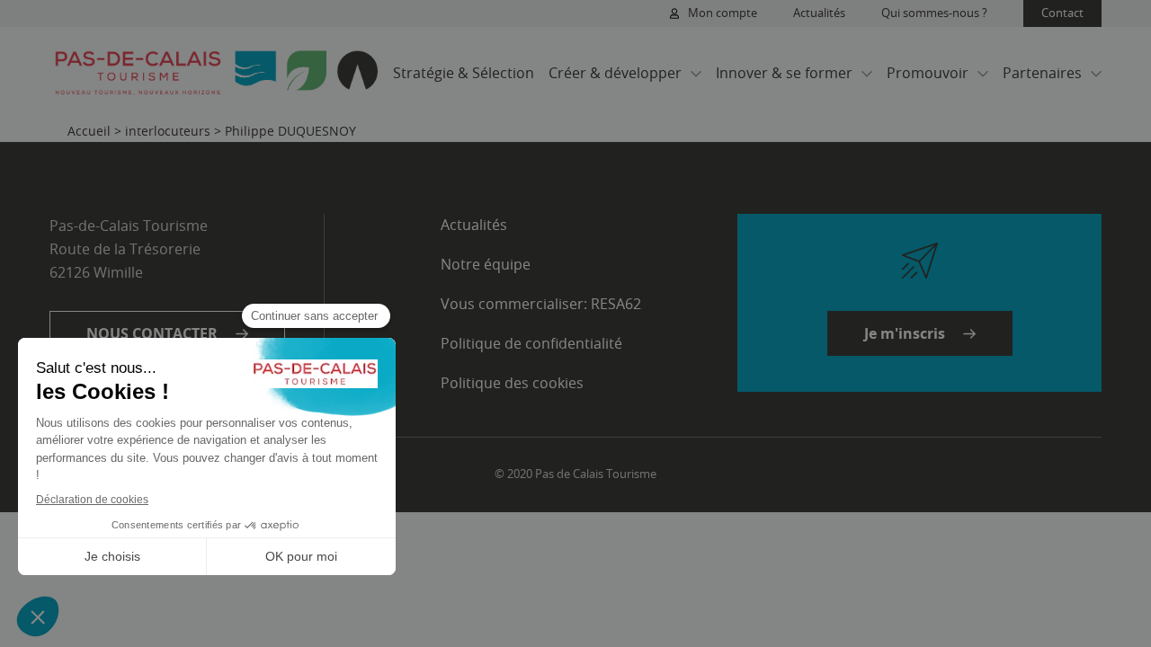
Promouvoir (927, 73)
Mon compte (722, 12)
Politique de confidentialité (531, 343)
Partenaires (1042, 73)
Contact (1062, 12)
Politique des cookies (512, 383)
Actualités (819, 12)
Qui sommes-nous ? (934, 12)
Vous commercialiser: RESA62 (541, 304)
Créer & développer (615, 73)
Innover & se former (784, 73)
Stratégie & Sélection (463, 73)
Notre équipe (486, 264)
